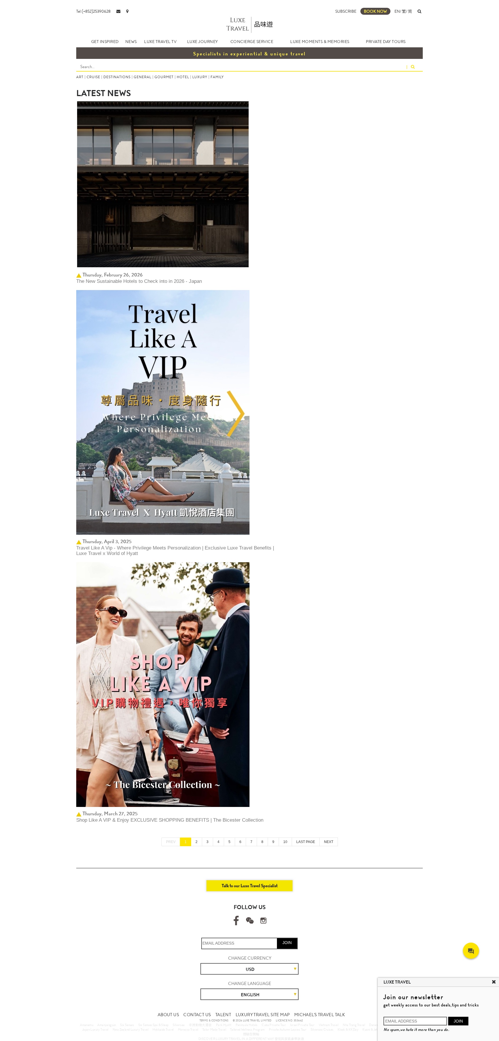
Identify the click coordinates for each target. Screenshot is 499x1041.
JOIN (287, 942)
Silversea (179, 1025)
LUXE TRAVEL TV (160, 41)
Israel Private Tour (302, 1025)
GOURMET (164, 77)
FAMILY (217, 77)
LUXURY (199, 77)
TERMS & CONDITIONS (214, 1020)
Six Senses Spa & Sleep (153, 1025)
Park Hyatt (223, 1025)
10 (285, 842)
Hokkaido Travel (163, 1029)
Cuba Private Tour (274, 1025)
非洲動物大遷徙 (200, 1025)
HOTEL (183, 77)
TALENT (223, 1015)
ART (79, 77)
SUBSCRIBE (345, 11)
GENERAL (142, 77)
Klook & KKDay (348, 1029)
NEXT (328, 842)
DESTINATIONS (117, 77)
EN (397, 11)
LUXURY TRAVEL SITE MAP (263, 1015)
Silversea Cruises (322, 1029)
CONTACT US (197, 1015)
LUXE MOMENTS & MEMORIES (319, 41)
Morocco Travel (188, 1029)
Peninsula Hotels (247, 1025)
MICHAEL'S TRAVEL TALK (319, 1015)
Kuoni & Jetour (372, 1029)
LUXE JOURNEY (202, 41)
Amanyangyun (106, 1025)
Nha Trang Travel (354, 1025)
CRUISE (93, 77)
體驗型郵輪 (251, 1034)
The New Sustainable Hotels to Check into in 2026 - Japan (139, 281)
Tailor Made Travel (214, 1029)
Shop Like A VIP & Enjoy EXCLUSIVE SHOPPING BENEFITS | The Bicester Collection (169, 820)
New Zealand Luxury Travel (130, 1029)
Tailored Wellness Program (247, 1029)
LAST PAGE (305, 842)
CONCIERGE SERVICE (251, 41)
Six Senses (127, 1025)
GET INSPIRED (105, 41)
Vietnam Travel (329, 1025)
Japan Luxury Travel (95, 1029)
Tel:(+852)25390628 (93, 11)
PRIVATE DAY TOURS (386, 41)
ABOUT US (168, 1015)
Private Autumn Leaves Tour (287, 1029)
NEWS (131, 41)
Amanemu (86, 1025)
